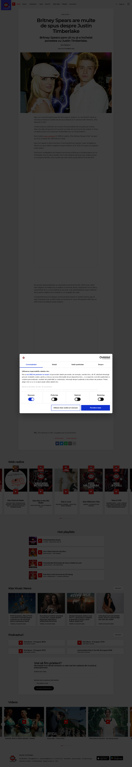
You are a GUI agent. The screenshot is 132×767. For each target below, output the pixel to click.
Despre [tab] (100, 364)
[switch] (54, 399)
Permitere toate (95, 408)
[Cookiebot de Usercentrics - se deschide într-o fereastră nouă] (101, 357)
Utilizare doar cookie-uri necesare (66, 408)
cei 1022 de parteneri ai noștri (38, 374)
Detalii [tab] (54, 364)
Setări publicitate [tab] (77, 364)
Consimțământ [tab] (31, 364)
